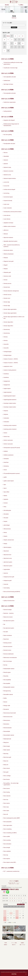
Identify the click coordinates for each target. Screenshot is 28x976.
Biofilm (5, 698)
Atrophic (5, 536)
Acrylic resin (6, 204)
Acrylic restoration (8, 207)
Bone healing (7, 792)
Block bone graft (7, 757)
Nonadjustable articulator (9, 143)
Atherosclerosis (7, 528)
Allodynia (6, 257)
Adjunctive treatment (8, 237)
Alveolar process (7, 283)
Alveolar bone (7, 287)
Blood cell (6, 764)
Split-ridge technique (8, 84)
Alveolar (5, 279)
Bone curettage (7, 775)
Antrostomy (6, 466)
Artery (5, 506)
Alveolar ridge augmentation (10, 309)
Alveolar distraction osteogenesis (11, 290)
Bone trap (6, 855)
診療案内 (22, 942)
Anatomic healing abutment (10, 370)
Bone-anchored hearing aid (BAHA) (12, 591)
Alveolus (6, 336)
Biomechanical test (8, 716)
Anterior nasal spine (8, 440)
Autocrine (6, 573)
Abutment (6, 160)
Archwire (6, 502)
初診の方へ (14, 944)
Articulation (6, 514)
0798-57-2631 (14, 889)
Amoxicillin (6, 344)
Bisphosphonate (7, 738)
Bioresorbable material (9, 735)
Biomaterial (6, 709)
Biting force (6, 742)
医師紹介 (5, 944)
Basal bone (6, 639)
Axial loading (7, 587)
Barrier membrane (8, 635)
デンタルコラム (20, 928)
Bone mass (6, 806)
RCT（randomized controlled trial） (12, 871)
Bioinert (5, 701)
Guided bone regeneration (10, 102)
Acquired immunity (8, 200)
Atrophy (5, 543)
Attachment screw (8, 558)
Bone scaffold (7, 836)
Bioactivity (6, 676)
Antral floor (6, 462)
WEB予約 (14, 974)
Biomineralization (8, 727)
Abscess (5, 152)
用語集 (8, 36)
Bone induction (7, 795)
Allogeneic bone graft (8, 261)
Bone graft (6, 772)
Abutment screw (7, 174)
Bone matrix (6, 810)
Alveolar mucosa (7, 294)
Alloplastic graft (7, 272)
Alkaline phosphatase (9, 253)
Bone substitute (7, 851)
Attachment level (7, 554)
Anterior (5, 432)
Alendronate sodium (8, 250)
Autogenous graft (7, 580)
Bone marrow (7, 803)
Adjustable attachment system (10, 241)
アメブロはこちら (8, 932)
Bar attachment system (9, 628)
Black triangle (7, 746)
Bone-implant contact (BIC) (10, 862)
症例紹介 (8, 937)
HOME (5, 942)
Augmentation (7, 569)
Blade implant (7, 749)
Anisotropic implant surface (10, 403)
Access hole (6, 185)
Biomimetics (6, 724)
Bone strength (7, 847)
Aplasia (5, 495)
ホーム (22, 7)
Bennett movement (8, 646)
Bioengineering (7, 690)
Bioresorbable (7, 731)
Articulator (6, 517)
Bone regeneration (8, 825)
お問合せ (21, 4)
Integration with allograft (9, 120)
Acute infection (7, 219)
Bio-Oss (5, 665)
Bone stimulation (7, 843)
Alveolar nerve (7, 298)
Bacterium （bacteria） (9, 613)
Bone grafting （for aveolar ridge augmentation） (11, 784)
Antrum (5, 469)
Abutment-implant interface (10, 178)
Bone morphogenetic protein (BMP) (12, 818)
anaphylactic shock (8, 366)
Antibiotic (6, 451)
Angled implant (7, 388)
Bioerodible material (8, 694)
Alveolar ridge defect (8, 322)
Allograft (5, 265)
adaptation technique (8, 222)
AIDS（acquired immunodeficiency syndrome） (12, 245)
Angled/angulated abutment (10, 399)
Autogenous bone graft (9, 576)
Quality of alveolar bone (9, 600)
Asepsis (5, 521)
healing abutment (8, 111)
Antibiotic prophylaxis (8, 455)
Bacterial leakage (8, 609)
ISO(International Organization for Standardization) (11, 124)
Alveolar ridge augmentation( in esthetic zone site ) (14, 317)
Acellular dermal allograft (9, 189)
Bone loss (6, 799)
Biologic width (7, 705)
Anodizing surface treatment (10, 425)
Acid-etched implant (8, 196)
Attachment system (8, 565)
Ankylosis (6, 410)
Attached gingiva (7, 547)
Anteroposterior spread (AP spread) (12, 447)
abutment (6, 163)
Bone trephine (7, 858)
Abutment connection (8, 171)
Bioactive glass (7, 672)
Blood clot (6, 761)
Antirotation (6, 458)
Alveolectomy (7, 329)
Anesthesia (6, 373)
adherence (6, 230)
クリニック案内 (14, 942)
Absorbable (6, 156)
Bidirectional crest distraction (10, 657)
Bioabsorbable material (9, 668)
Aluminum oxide (7, 276)
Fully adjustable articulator (10, 93)
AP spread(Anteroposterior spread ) (12, 473)
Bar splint (6, 631)
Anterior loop (6, 436)
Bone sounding (7, 840)
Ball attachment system (9, 620)
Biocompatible (7, 683)
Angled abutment (7, 392)
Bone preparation (8, 821)
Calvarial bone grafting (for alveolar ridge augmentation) (13, 63)
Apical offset (6, 491)
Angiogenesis (7, 381)
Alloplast (6, 268)
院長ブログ (8, 928)
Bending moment (7, 642)
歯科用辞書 (19, 937)
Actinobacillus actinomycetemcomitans (12, 211)
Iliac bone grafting (8, 134)
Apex (5, 484)
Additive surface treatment (9, 226)
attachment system (8, 562)
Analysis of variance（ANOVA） (11, 359)
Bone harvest (7, 788)
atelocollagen (7, 525)
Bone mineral (7, 768)
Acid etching (6, 193)
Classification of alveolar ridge (10, 67)
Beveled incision (7, 650)
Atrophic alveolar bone (9, 539)
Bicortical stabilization (9, 653)
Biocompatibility (7, 679)
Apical (5, 488)
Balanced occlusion (8, 617)
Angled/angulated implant (9, 395)
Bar (4, 624)
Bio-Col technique (8, 661)
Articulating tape (7, 510)
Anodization (6, 418)
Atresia (5, 532)
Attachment (6, 551)
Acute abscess (7, 215)
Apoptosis (6, 499)
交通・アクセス (22, 944)
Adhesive (6, 233)
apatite (5, 477)
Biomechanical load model (10, 712)
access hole (6, 182)
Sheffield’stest (7, 80)
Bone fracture (7, 779)
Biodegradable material (9, 687)
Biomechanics (7, 720)
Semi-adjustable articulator (10, 76)
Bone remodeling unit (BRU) (10, 832)
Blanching (6, 753)
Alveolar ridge (7, 302)
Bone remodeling (7, 829)
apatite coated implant (9, 480)
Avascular (6, 584)
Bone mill (6, 814)
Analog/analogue (7, 351)
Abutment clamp (7, 167)
